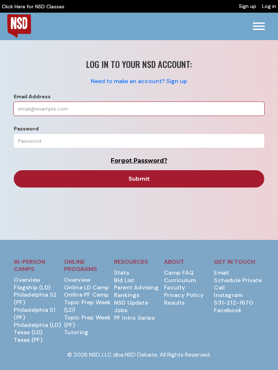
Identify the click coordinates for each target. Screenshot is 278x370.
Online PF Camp (86, 294)
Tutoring (76, 332)
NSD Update (131, 302)
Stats (121, 272)
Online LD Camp (86, 287)
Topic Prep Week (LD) (87, 306)
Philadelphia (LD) (37, 325)
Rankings (127, 295)
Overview (27, 280)
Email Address (32, 96)
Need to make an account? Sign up (139, 81)
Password (26, 128)
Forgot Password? (139, 160)
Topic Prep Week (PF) (87, 321)
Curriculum (180, 280)
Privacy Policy (183, 295)
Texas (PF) (28, 340)
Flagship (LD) (32, 287)
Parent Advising (136, 287)
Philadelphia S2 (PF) (35, 298)
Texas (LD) (28, 332)
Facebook (227, 310)
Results (174, 302)
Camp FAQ (179, 272)
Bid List (124, 280)
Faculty (174, 287)
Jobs (121, 310)
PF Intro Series (134, 318)
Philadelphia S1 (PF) (34, 313)
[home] (19, 26)
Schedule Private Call (238, 284)
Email (221, 272)
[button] (259, 26)
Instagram (228, 295)
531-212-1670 (233, 302)
